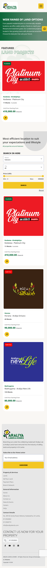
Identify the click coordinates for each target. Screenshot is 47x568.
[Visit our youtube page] (10, 546)
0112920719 (7, 522)
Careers (5, 505)
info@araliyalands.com (11, 525)
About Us (6, 496)
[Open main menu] (41, 6)
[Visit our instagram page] (14, 546)
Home (5, 493)
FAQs (5, 508)
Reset (41, 190)
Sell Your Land (8, 479)
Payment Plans (8, 482)
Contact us (6, 499)
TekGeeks (7, 559)
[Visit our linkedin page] (18, 546)
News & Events (8, 502)
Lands (5, 476)
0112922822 (7, 519)
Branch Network (8, 485)
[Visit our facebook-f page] (5, 546)
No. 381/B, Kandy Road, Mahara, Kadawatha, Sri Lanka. (21, 516)
